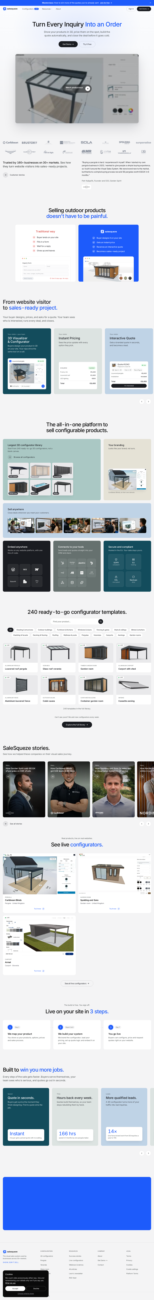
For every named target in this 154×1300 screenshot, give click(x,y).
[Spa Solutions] (48, 143)
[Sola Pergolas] (86, 142)
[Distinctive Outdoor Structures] (67, 142)
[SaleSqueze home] (10, 8)
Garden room (45, 1273)
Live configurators (76, 1260)
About (58, 9)
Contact (101, 1265)
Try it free (87, 44)
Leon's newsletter (76, 1273)
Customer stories (17, 175)
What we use (10, 1283)
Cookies (129, 1265)
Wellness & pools (70, 635)
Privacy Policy (98, 1214)
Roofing (55, 635)
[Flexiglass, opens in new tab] (67, 152)
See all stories (16, 824)
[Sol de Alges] (48, 152)
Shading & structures (24, 630)
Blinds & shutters (137, 630)
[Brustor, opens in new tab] (29, 142)
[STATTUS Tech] (105, 152)
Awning (43, 1282)
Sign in (131, 9)
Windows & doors (85, 630)
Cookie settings (132, 1269)
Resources (46, 9)
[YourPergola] (124, 152)
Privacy (129, 1260)
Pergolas (85, 635)
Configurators (30, 9)
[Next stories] (148, 823)
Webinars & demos (76, 1265)
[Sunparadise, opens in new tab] (143, 142)
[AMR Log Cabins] (86, 152)
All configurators (46, 1256)
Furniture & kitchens (65, 630)
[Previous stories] (141, 823)
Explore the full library (75, 725)
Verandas (97, 635)
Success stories (75, 1256)
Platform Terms (132, 1273)
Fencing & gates (103, 630)
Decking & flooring (40, 635)
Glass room (44, 1269)
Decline (36, 1288)
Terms (128, 1256)
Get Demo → (144, 9)
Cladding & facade (20, 635)
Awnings (121, 635)
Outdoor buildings (45, 630)
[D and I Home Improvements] (143, 152)
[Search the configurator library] (100, 621)
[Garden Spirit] (29, 152)
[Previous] (141, 401)
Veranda (43, 1265)
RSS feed (72, 1278)
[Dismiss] (150, 3)
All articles (73, 1269)
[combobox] (75, 621)
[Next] (148, 401)
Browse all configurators (24, 457)
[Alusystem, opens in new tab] (10, 152)
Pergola (43, 1260)
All (10, 630)
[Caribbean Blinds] (10, 142)
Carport (43, 1278)
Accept (15, 1288)
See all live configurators (75, 983)
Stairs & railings (120, 630)
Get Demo (97, 1208)
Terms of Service (84, 1214)
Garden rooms (135, 635)
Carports (109, 635)
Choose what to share (26, 1293)
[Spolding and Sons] (124, 142)
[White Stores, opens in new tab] (105, 142)
